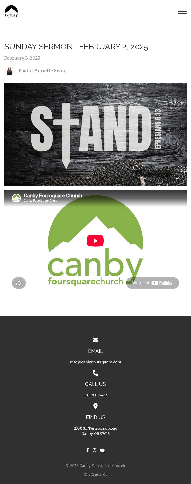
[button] (182, 11)
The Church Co (95, 474)
